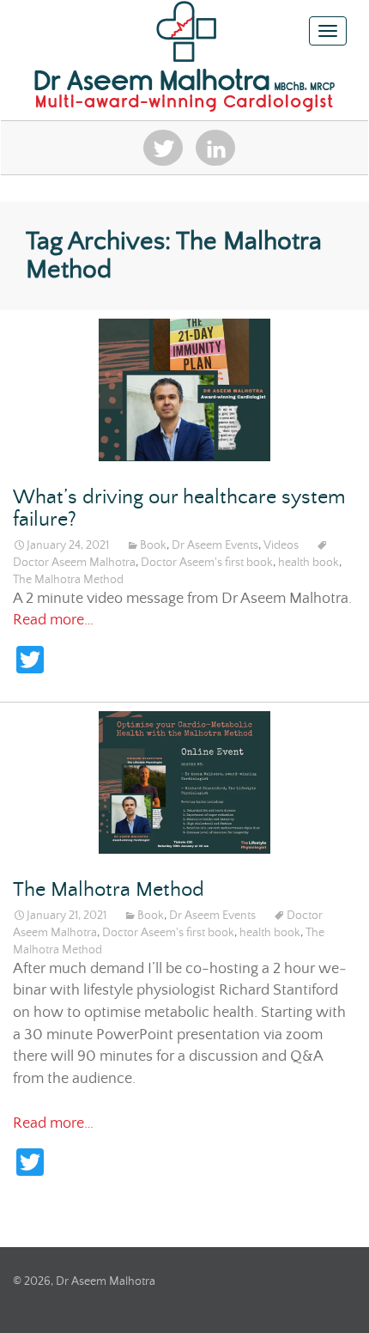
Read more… (53, 620)
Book (153, 545)
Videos (281, 545)
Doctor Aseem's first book (207, 562)
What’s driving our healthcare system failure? (179, 509)
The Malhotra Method (68, 580)
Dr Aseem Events (215, 545)
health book (308, 562)
